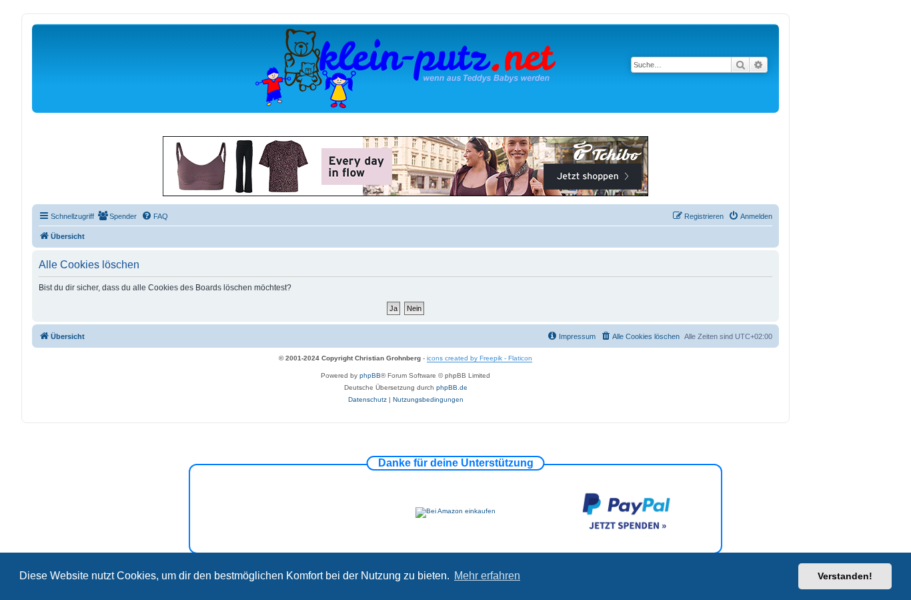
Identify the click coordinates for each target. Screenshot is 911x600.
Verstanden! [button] (845, 576)
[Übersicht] (405, 67)
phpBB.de (452, 387)
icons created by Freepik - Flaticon (479, 358)
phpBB (370, 375)
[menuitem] (117, 216)
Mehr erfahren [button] (487, 575)
